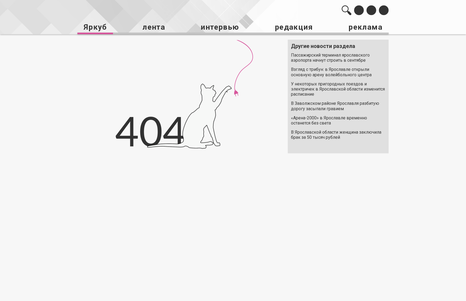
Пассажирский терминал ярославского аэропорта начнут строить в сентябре (330, 58)
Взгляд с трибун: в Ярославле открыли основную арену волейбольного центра (331, 72)
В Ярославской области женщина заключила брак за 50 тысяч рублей (336, 135)
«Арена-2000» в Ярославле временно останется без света (329, 120)
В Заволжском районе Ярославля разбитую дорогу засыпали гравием (335, 106)
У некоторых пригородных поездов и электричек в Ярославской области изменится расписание (338, 89)
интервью (220, 27)
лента (153, 27)
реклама (365, 27)
